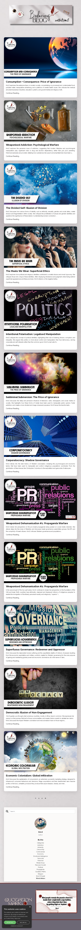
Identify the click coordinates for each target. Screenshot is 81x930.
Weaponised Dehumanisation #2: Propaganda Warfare (37, 586)
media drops (40, 863)
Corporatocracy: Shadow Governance (27, 460)
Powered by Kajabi (71, 925)
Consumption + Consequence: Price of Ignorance (33, 81)
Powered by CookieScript (17, 926)
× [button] (30, 907)
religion (40, 874)
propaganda (40, 869)
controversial (40, 852)
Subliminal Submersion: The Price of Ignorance (32, 397)
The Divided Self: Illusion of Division (26, 208)
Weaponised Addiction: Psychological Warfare (32, 144)
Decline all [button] (23, 922)
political (40, 867)
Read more (17, 918)
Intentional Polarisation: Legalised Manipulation (33, 334)
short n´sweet (40, 876)
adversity (40, 847)
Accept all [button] (10, 922)
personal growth (40, 865)
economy (40, 854)
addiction (40, 845)
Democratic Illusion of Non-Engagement (29, 712)
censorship (40, 849)
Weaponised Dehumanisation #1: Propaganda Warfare (37, 523)
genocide (40, 858)
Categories (40, 843)
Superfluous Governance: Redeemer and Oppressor (35, 649)
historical (40, 860)
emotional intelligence (40, 856)
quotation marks (40, 871)
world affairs (40, 878)
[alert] (17, 916)
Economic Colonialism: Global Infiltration (29, 775)
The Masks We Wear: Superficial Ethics (28, 271)
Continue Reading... (13, 93)
